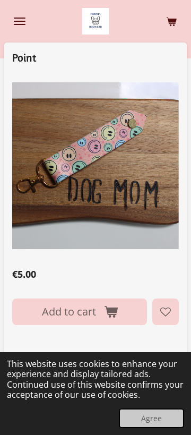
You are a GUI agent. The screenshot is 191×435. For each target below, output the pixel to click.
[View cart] (171, 21)
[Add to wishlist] (165, 311)
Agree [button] (151, 418)
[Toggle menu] (19, 21)
